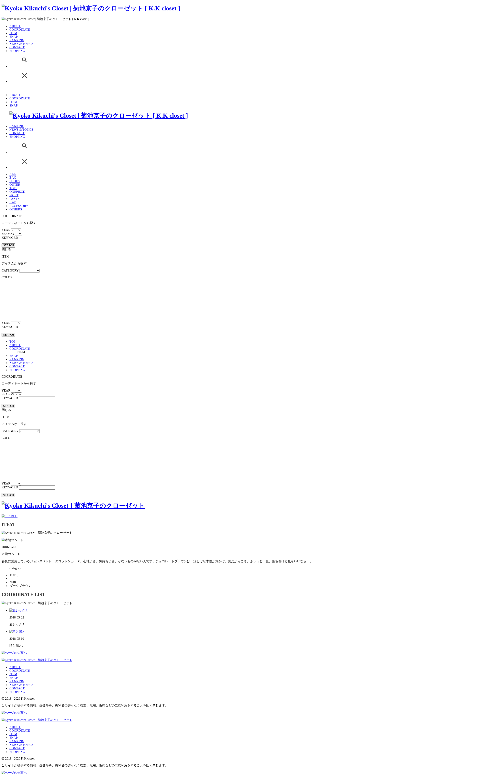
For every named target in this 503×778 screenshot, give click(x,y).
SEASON (8, 233)
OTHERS (15, 209)
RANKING (16, 40)
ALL (12, 174)
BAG (12, 177)
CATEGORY (10, 270)
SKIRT (13, 195)
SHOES (14, 181)
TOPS (13, 188)
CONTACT (17, 47)
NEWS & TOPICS (21, 43)
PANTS (14, 198)
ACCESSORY (18, 205)
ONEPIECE (17, 191)
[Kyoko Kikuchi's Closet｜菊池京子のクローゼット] (73, 505)
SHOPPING (17, 50)
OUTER (14, 184)
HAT (12, 202)
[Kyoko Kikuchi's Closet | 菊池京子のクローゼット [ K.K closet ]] (91, 8)
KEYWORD (10, 237)
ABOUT (15, 26)
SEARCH (8, 245)
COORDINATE (19, 29)
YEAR (6, 230)
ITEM (13, 33)
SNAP (13, 36)
